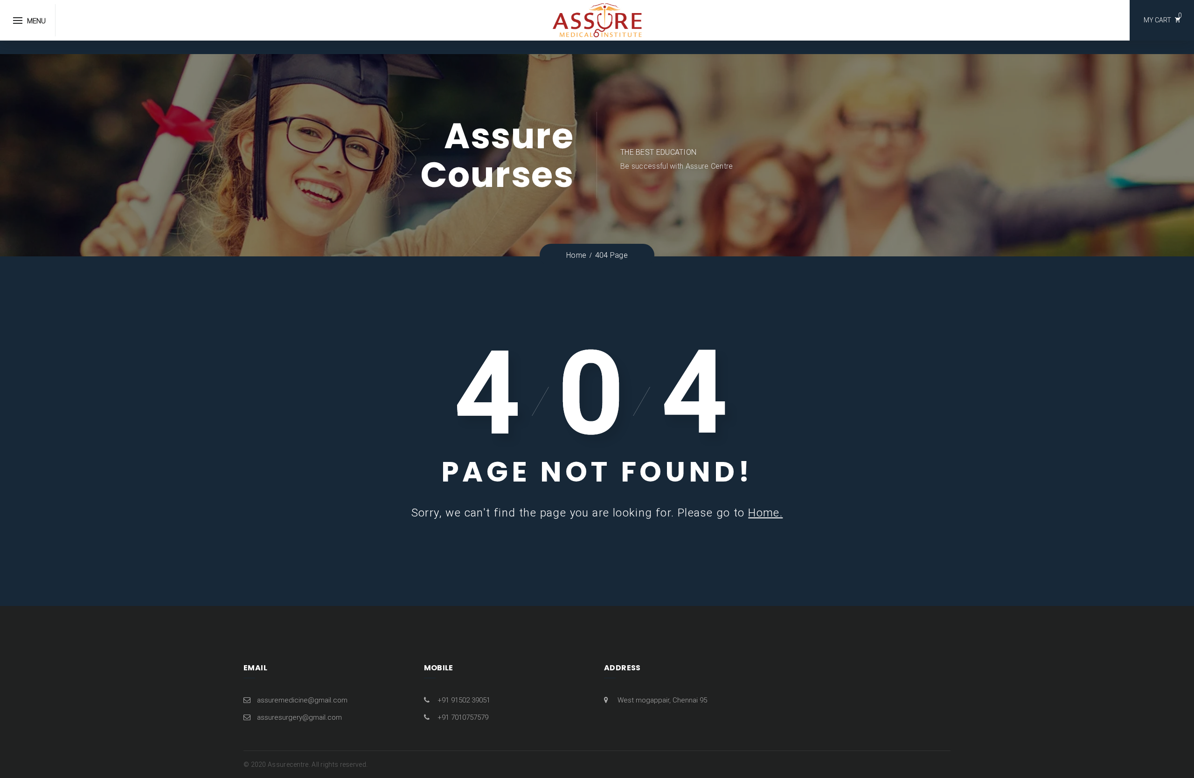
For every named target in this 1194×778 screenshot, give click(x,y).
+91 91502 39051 (463, 700)
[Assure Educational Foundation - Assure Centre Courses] (597, 19)
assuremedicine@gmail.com (302, 700)
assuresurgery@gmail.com (299, 717)
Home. (765, 512)
